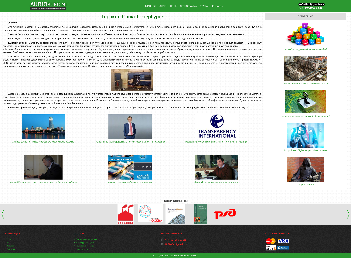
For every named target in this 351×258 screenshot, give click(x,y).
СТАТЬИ (204, 6)
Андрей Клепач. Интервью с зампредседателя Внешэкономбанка (43, 182)
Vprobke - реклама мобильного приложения (130, 182)
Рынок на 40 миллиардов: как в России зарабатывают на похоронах (130, 142)
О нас (9, 239)
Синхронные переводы (86, 239)
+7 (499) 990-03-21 (312, 7)
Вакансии (10, 246)
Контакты (10, 249)
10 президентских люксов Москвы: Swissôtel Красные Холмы (43, 142)
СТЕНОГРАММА (188, 6)
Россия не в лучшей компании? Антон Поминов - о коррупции (216, 142)
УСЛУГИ (163, 6)
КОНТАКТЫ (217, 6)
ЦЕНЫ (173, 6)
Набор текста (82, 249)
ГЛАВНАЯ (150, 6)
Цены (8, 242)
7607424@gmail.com (313, 4)
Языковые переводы (85, 246)
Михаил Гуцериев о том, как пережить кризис (217, 182)
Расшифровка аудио (85, 242)
